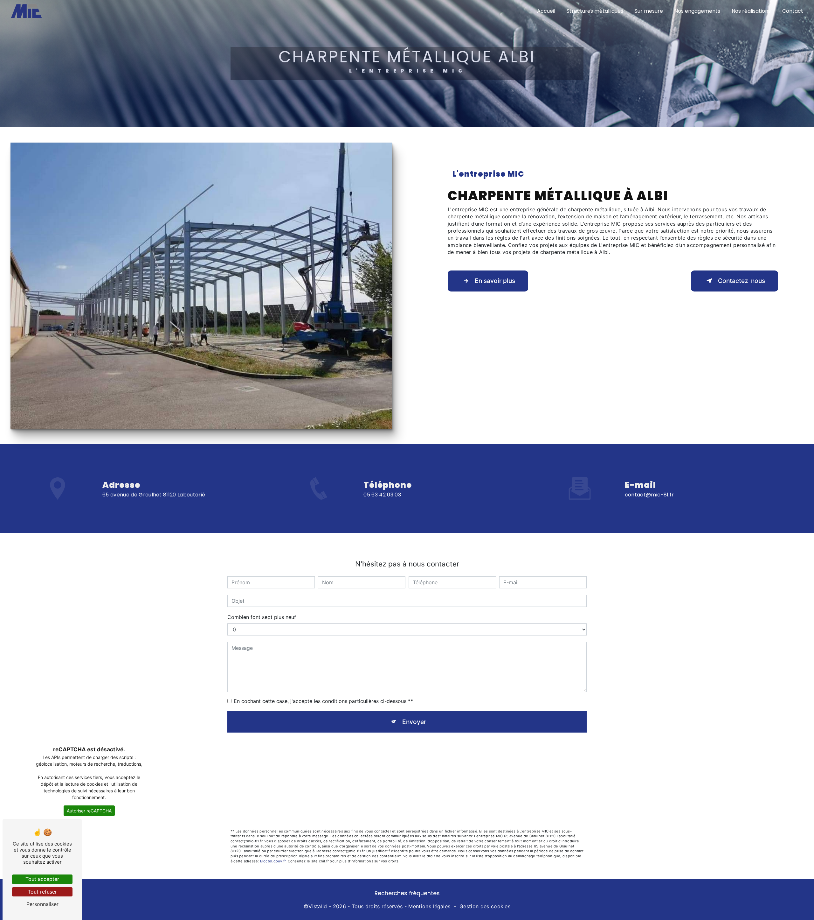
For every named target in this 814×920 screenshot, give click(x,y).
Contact (792, 11)
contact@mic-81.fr (649, 494)
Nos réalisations (751, 11)
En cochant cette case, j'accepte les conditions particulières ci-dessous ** (323, 701)
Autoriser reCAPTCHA (89, 810)
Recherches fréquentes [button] (407, 893)
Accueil (546, 11)
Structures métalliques (595, 11)
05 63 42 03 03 (382, 494)
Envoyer (414, 722)
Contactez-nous (741, 280)
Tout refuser (42, 891)
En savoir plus (495, 280)
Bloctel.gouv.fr (273, 861)
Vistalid (317, 906)
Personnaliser (42, 904)
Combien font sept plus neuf (261, 617)
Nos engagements (697, 11)
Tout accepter (42, 879)
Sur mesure (649, 11)
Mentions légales (429, 906)
